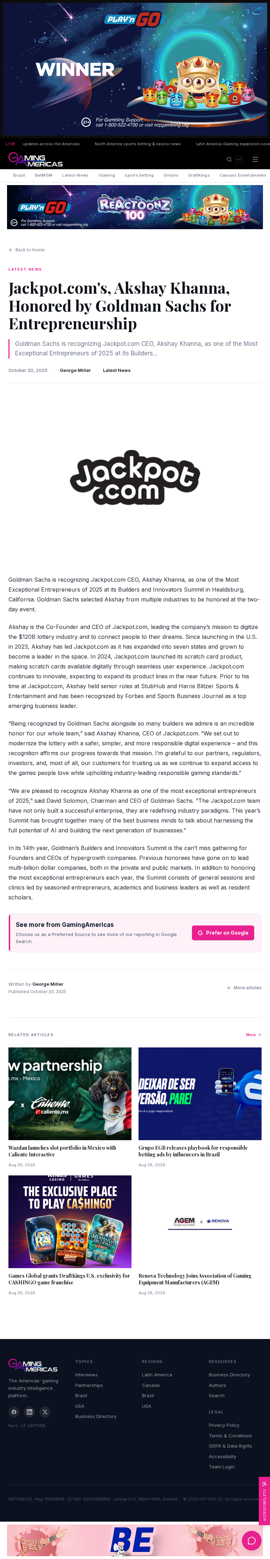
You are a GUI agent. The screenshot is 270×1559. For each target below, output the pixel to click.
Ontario (171, 175)
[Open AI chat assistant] (252, 1541)
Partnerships (89, 1385)
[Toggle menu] (255, 159)
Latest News (117, 370)
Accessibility (222, 1456)
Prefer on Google (227, 933)
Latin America (157, 1374)
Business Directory (95, 1416)
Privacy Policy (224, 1425)
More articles (248, 987)
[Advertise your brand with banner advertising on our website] (135, 1540)
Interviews (86, 1374)
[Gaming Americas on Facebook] (14, 1412)
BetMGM (44, 175)
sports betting (139, 175)
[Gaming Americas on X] (45, 1412)
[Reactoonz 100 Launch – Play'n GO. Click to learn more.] (135, 69)
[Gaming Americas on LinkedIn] (29, 1412)
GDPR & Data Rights (230, 1446)
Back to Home (30, 249)
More (251, 1034)
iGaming (106, 175)
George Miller (75, 370)
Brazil (19, 175)
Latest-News (75, 175)
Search (217, 1395)
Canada (151, 1385)
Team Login (221, 1466)
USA (79, 1406)
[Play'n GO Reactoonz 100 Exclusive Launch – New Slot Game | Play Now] (135, 207)
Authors (217, 1385)
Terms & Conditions (230, 1435)
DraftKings (199, 175)
